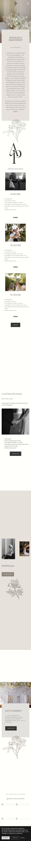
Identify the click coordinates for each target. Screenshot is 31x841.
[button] (28, 3)
